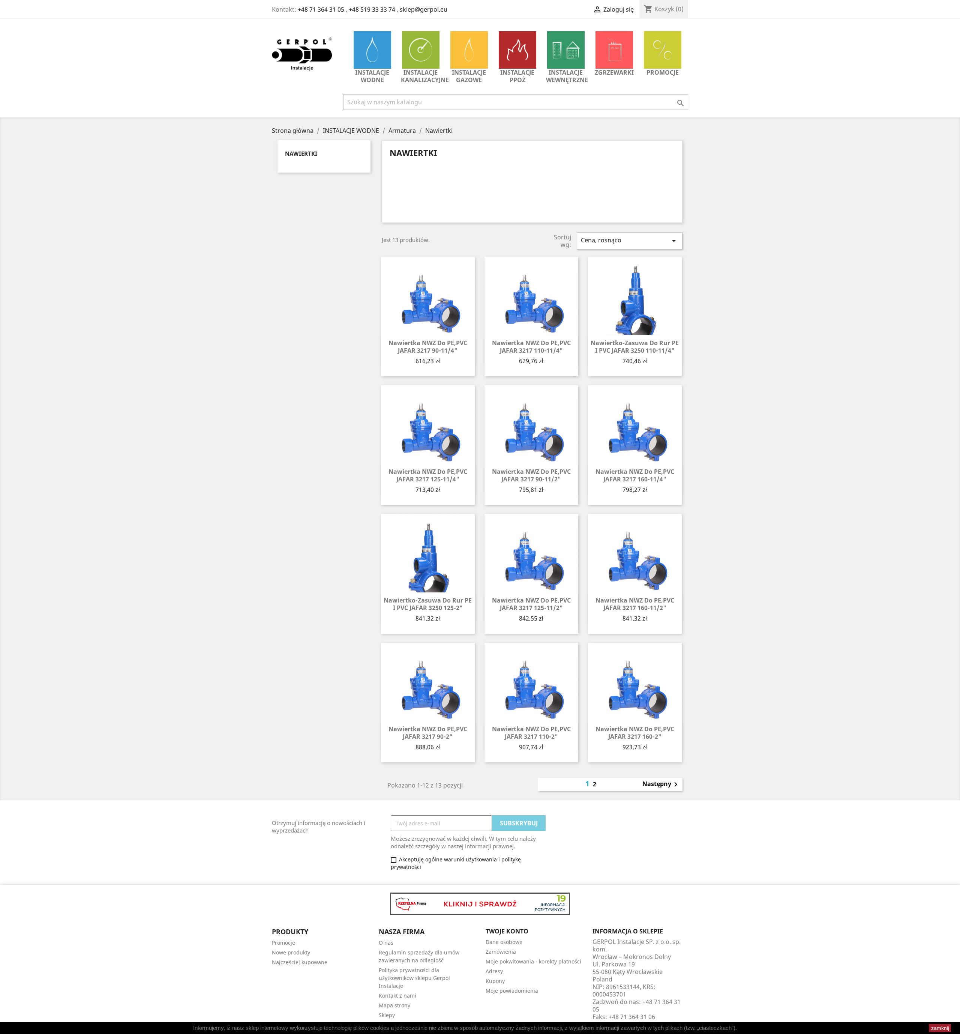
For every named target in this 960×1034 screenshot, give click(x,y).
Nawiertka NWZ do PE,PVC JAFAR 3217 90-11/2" (531, 475)
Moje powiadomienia (512, 990)
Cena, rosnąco (629, 240)
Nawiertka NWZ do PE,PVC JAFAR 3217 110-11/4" (531, 347)
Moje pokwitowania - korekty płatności (533, 961)
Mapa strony (394, 1005)
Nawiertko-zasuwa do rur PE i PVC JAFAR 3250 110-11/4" (635, 347)
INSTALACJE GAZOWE (469, 76)
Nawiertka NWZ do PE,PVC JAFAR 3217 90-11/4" (427, 347)
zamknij (940, 1028)
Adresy (494, 971)
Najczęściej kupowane (299, 962)
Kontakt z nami (397, 995)
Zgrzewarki (614, 72)
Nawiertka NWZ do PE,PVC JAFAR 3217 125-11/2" (531, 604)
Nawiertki (301, 153)
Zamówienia (501, 951)
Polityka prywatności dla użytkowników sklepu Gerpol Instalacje (414, 977)
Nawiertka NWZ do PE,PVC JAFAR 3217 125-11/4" (427, 475)
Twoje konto (507, 931)
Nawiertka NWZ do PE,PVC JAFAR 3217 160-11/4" (635, 475)
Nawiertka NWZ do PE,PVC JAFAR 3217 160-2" (635, 733)
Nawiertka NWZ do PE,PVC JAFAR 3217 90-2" (427, 733)
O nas (386, 942)
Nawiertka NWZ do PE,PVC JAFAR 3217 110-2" (531, 733)
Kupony (495, 980)
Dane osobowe (504, 941)
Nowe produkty (291, 952)
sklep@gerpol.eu (423, 9)
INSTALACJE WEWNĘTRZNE (567, 76)
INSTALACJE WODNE (372, 76)
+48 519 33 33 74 (372, 9)
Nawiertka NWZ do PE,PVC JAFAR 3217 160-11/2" (635, 604)
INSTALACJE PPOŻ (517, 76)
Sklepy (387, 1015)
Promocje (662, 72)
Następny (661, 784)
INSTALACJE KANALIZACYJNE (422, 76)
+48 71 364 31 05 (321, 9)
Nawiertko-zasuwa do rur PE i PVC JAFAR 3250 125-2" (428, 604)
